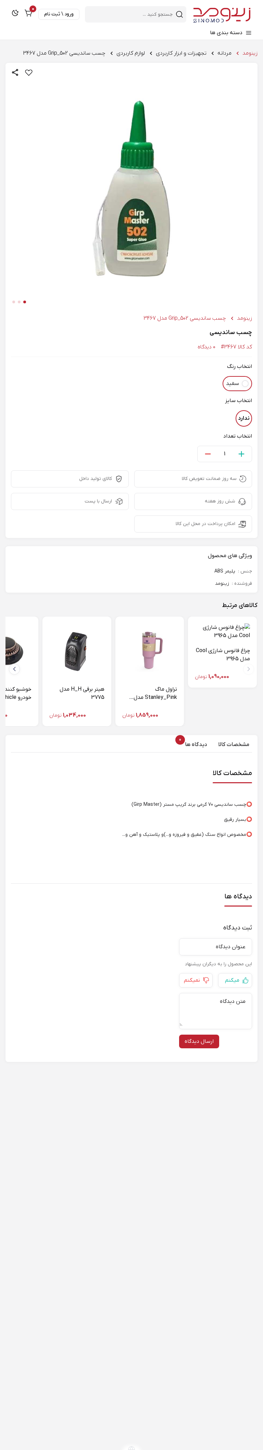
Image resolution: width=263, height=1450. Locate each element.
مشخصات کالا (233, 744)
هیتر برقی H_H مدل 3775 (82, 693)
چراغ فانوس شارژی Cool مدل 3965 (223, 654)
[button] (14, 669)
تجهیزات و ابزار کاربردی (181, 53)
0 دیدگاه (206, 347)
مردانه (224, 53)
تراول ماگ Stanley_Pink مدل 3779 (155, 694)
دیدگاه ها (194, 744)
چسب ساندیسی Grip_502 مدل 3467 (64, 53)
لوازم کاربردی (130, 53)
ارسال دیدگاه (199, 1041)
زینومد (250, 53)
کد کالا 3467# (236, 347)
